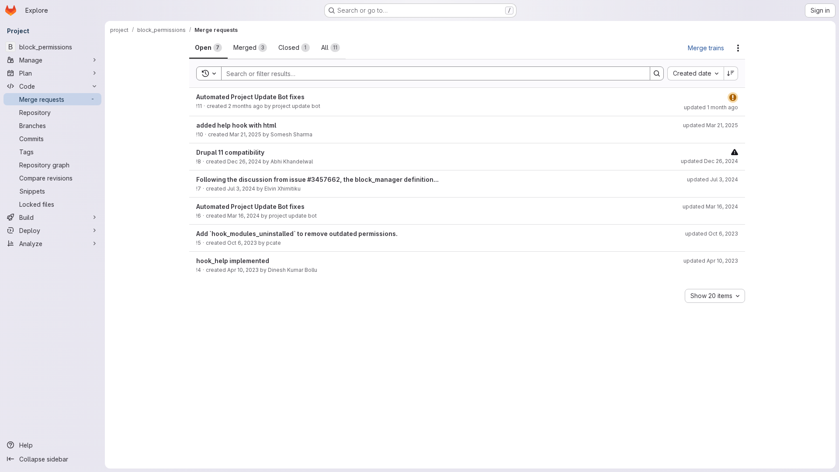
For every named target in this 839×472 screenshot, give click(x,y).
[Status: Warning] (733, 97)
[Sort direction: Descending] (731, 73)
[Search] (657, 73)
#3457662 (323, 179)
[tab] (208, 48)
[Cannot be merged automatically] (734, 152)
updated (711, 107)
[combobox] (695, 73)
